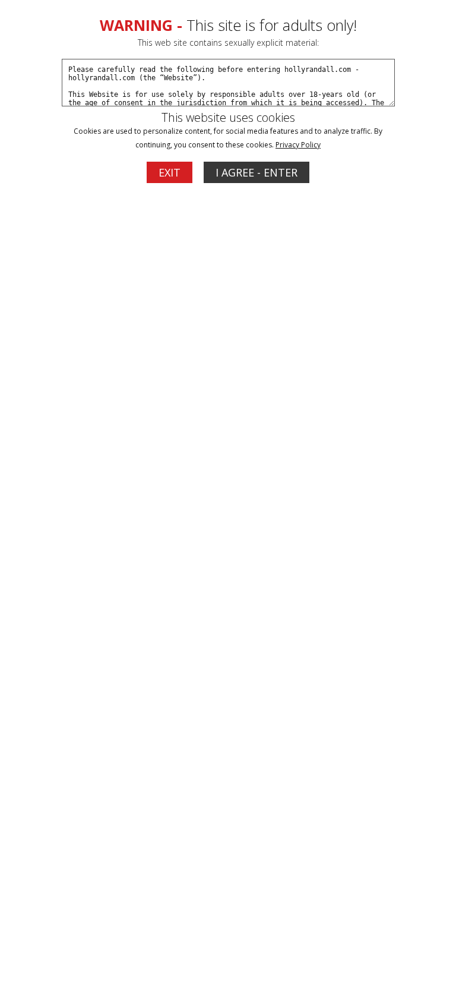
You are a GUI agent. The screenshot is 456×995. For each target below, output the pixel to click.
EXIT (169, 172)
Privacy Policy (298, 145)
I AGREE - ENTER (256, 172)
